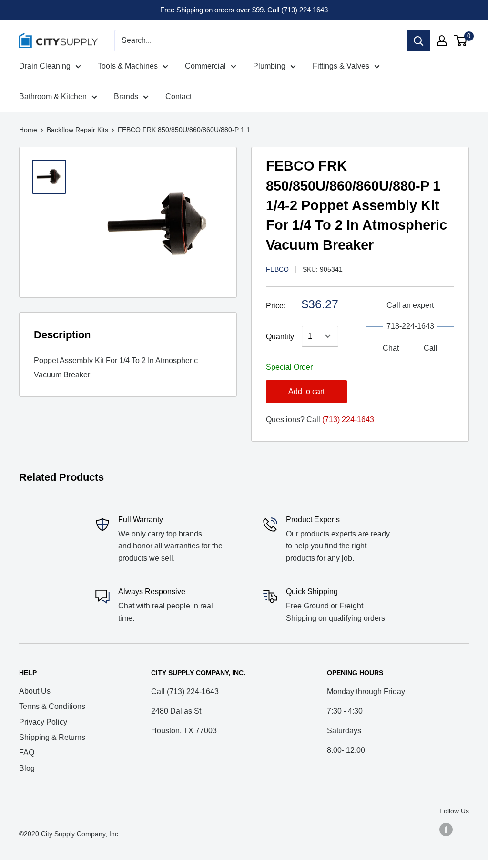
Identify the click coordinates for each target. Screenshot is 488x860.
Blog (27, 768)
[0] (461, 40)
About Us (35, 691)
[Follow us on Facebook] (446, 829)
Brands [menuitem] (126, 96)
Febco (277, 269)
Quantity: (281, 337)
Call (430, 348)
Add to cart (306, 391)
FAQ (26, 753)
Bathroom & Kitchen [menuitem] (53, 96)
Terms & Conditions (52, 706)
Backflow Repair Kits (77, 129)
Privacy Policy (43, 722)
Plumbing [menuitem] (269, 66)
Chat (391, 348)
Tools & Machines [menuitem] (128, 66)
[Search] (418, 40)
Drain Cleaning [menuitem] (45, 66)
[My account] (442, 40)
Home (28, 129)
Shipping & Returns (52, 737)
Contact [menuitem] (178, 96)
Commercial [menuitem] (205, 66)
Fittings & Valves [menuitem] (341, 66)
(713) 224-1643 (348, 419)
